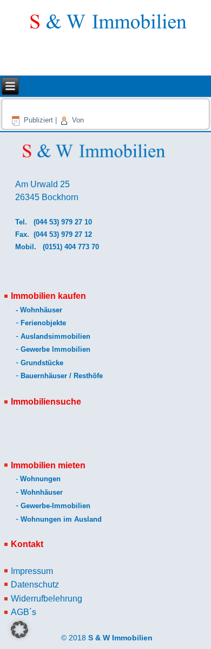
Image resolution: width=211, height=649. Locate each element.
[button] (19, 629)
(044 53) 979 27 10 (63, 222)
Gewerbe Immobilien (55, 349)
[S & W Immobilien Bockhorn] (107, 26)
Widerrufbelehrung (46, 598)
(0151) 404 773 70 (72, 247)
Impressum (32, 571)
